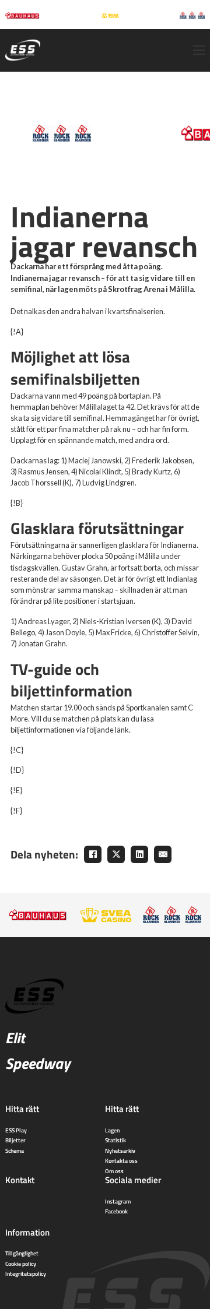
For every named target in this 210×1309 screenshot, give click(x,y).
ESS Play (16, 1130)
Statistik (115, 1140)
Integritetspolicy (25, 1273)
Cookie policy (20, 1263)
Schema (14, 1150)
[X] (116, 854)
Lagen (112, 1130)
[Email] (163, 854)
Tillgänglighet (21, 1253)
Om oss (114, 1171)
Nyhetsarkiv (120, 1150)
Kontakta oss (121, 1160)
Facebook (116, 1211)
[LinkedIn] (139, 854)
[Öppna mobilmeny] (199, 50)
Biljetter (15, 1140)
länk (122, 729)
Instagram (118, 1201)
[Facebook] (93, 854)
